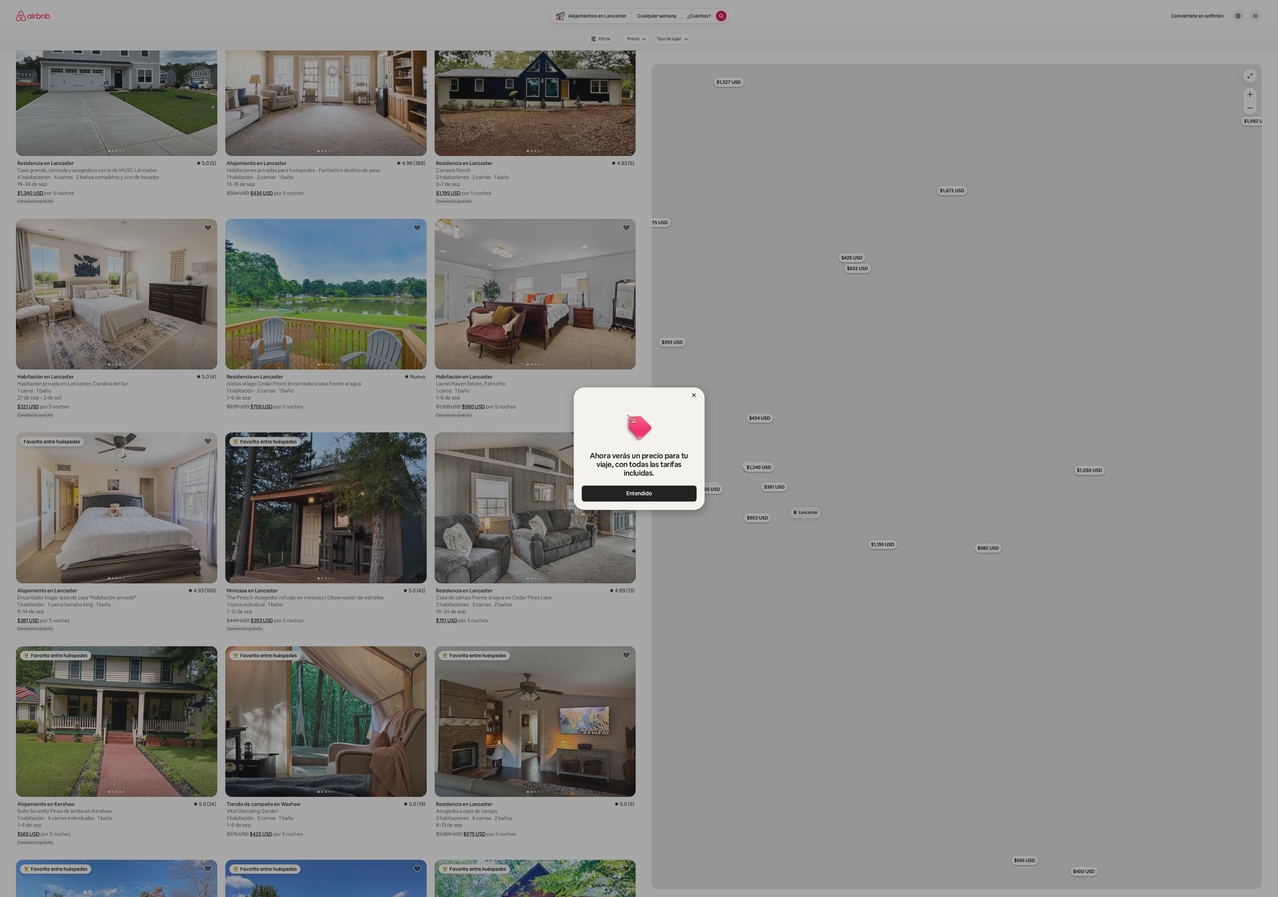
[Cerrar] (694, 395)
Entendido (639, 493)
